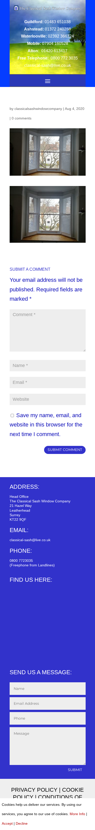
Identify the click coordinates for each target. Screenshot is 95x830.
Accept (7, 823)
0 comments (21, 118)
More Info (77, 814)
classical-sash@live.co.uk (30, 540)
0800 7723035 (21, 561)
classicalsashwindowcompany (38, 109)
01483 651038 (58, 22)
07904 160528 (55, 43)
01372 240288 (58, 29)
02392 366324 (61, 36)
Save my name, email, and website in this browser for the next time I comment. (46, 424)
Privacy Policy (34, 790)
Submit (75, 769)
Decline (22, 823)
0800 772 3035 (64, 58)
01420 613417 (53, 51)
